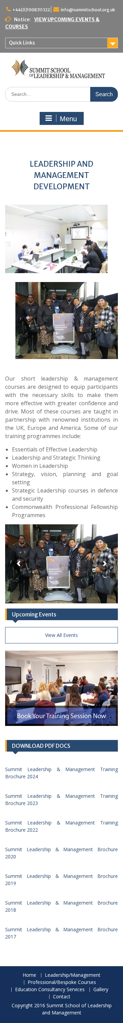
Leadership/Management (72, 975)
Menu (68, 119)
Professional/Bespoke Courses (62, 982)
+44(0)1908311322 (31, 9)
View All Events (61, 635)
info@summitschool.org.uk (88, 9)
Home (29, 975)
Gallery (100, 989)
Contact (61, 997)
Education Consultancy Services (50, 989)
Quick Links (22, 43)
